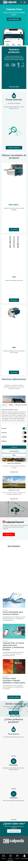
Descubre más (14, 19)
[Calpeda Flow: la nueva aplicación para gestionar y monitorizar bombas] (14, 640)
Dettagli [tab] (11, 404)
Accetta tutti (14, 447)
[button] (25, 2)
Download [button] (13, 819)
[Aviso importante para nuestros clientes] (14, 607)
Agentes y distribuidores (10, 859)
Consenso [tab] (4, 404)
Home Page (5, 610)
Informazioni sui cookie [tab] (20, 404)
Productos (17, 858)
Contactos (3, 858)
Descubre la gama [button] (14, 86)
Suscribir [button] (13, 755)
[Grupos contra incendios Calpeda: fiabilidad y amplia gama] (14, 674)
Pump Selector (24, 858)
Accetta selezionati (14, 451)
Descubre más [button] (14, 471)
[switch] (24, 433)
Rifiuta (14, 455)
